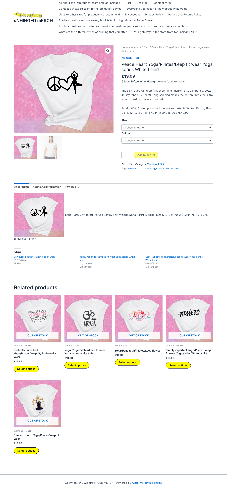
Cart (128, 2)
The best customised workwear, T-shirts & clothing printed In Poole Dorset (106, 20)
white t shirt (135, 168)
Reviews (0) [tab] (73, 186)
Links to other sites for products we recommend (89, 14)
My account (132, 14)
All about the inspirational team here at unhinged (89, 2)
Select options (26, 368)
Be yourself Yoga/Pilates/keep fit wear (34, 256)
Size (124, 120)
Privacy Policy (154, 14)
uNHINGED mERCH (33, 20)
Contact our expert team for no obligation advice (90, 8)
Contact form (162, 2)
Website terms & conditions (171, 26)
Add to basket (146, 155)
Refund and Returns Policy (184, 14)
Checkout (142, 2)
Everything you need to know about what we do (157, 8)
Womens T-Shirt (140, 47)
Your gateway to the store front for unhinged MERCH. (167, 32)
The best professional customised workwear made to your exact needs (104, 26)
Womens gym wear (154, 168)
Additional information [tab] (46, 186)
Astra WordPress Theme (147, 482)
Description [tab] (21, 186)
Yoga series (172, 168)
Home (124, 47)
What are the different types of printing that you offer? (93, 32)
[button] (108, 51)
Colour (125, 133)
